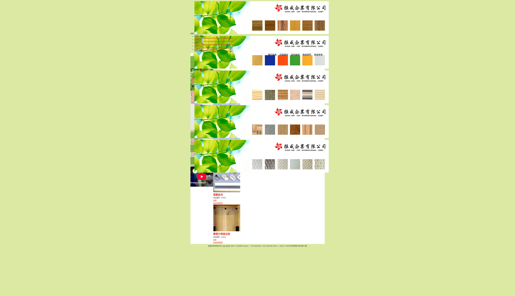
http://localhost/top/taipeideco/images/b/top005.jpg (213, 51)
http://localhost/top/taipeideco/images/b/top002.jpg (213, 41)
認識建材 (283, 54)
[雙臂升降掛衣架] (226, 231)
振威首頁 (318, 54)
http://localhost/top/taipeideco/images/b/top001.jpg (213, 38)
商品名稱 (216, 70)
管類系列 (218, 194)
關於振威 (272, 54)
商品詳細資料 (218, 203)
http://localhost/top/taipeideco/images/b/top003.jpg (213, 44)
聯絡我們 (307, 54)
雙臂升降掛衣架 (221, 233)
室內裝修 (295, 54)
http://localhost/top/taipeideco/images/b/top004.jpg (213, 47)
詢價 (214, 200)
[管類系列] (226, 191)
